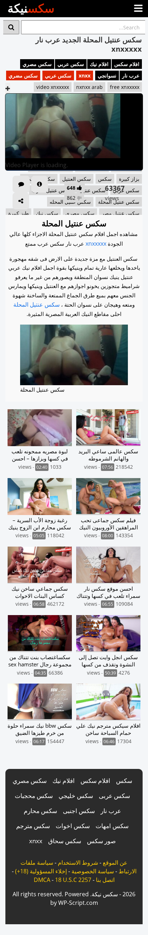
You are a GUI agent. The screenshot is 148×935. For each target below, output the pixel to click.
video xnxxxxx (52, 87)
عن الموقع (115, 862)
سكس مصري (37, 64)
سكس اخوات (73, 826)
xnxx (85, 75)
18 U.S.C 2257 (73, 880)
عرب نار (130, 75)
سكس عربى (114, 796)
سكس (124, 780)
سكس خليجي (76, 796)
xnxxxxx (95, 243)
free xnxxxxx (124, 87)
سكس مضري (23, 75)
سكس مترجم (33, 826)
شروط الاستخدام (78, 862)
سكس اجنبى (79, 811)
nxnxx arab (89, 87)
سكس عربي (70, 64)
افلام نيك (99, 64)
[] (11, 27)
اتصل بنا (105, 880)
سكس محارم (40, 811)
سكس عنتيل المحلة (36, 304)
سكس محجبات (34, 796)
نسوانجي (107, 75)
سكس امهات (112, 826)
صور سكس (101, 841)
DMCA (42, 880)
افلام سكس (126, 64)
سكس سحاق (64, 841)
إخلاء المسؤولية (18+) (41, 871)
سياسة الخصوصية (92, 871)
